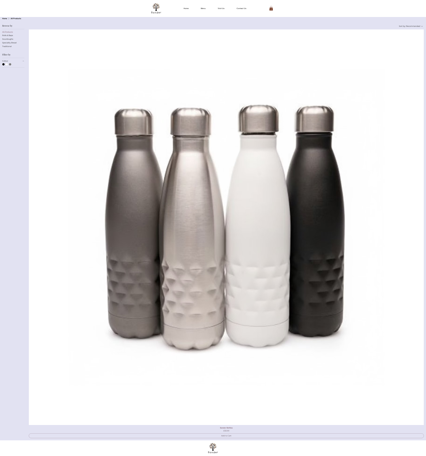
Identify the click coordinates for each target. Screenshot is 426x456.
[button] (271, 8)
